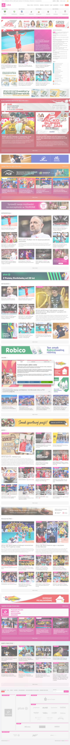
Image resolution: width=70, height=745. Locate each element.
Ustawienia (33, 361)
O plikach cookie (47, 361)
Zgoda (21, 361)
